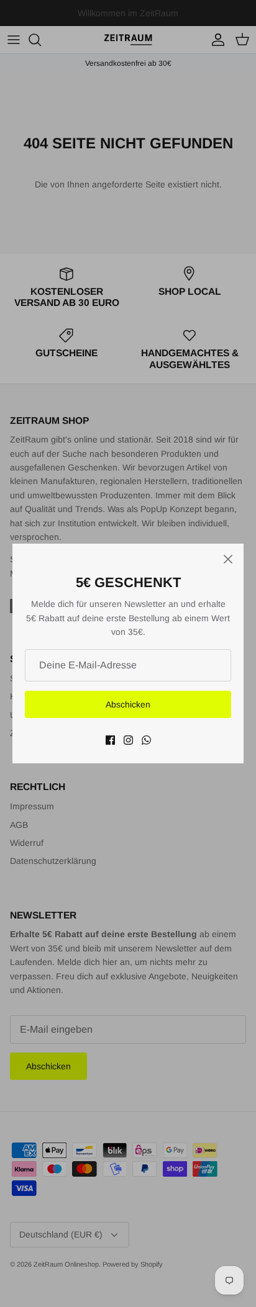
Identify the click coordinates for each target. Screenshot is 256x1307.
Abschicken (128, 704)
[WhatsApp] (146, 740)
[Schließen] (228, 559)
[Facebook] (110, 740)
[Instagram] (128, 740)
